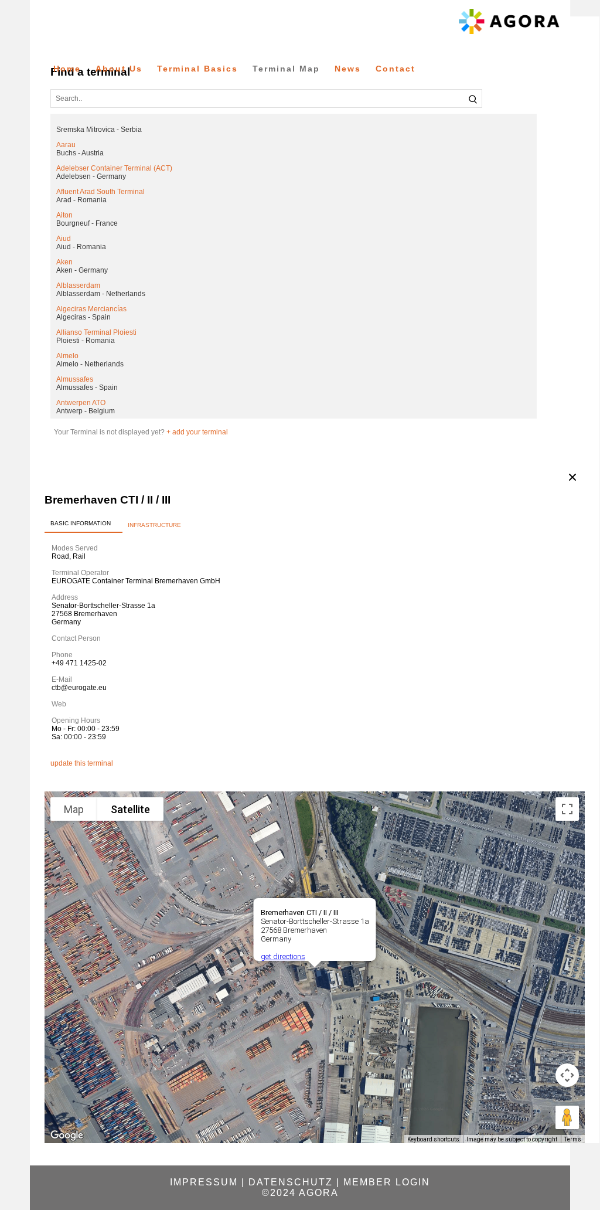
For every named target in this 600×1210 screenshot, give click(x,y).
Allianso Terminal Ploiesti (96, 332)
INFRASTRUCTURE (154, 525)
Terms (572, 1139)
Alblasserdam (78, 285)
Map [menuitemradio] (74, 809)
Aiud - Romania (81, 247)
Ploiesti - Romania (85, 341)
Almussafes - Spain (87, 387)
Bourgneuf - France (87, 223)
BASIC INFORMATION (80, 523)
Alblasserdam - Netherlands (100, 294)
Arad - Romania (81, 200)
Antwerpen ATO (80, 403)
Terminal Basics (197, 68)
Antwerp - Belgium (85, 411)
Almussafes (74, 379)
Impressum (204, 1182)
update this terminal (81, 763)
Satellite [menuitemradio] (130, 809)
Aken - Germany (82, 270)
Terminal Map (286, 68)
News (348, 68)
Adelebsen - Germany (91, 176)
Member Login (386, 1182)
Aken (64, 262)
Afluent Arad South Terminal (100, 192)
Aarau (66, 145)
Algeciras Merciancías (91, 309)
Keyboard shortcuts (433, 1139)
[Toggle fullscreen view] (567, 809)
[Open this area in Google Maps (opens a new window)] (66, 1135)
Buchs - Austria (80, 153)
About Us (119, 68)
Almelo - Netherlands (90, 364)
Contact (395, 68)
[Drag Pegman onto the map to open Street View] (567, 1117)
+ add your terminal (197, 432)
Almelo (67, 356)
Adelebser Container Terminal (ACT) (114, 168)
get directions (283, 956)
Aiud (63, 238)
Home (67, 68)
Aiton (64, 215)
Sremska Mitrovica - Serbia (99, 129)
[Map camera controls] (567, 1075)
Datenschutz (290, 1182)
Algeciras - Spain (83, 317)
